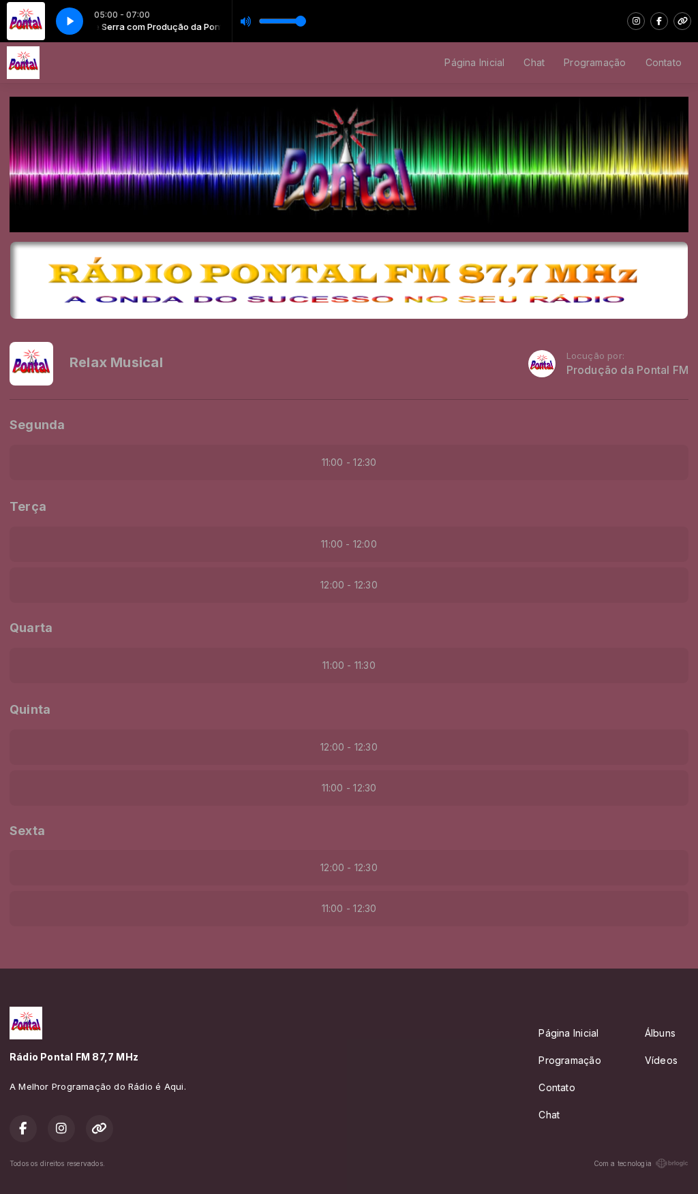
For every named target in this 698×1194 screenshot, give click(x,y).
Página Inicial (474, 62)
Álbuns (660, 1033)
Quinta (30, 709)
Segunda (37, 425)
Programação (595, 62)
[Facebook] (659, 21)
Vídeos (661, 1060)
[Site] (682, 21)
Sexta (27, 830)
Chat (534, 62)
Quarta (31, 627)
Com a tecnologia (623, 1163)
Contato (664, 62)
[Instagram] (636, 21)
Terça (28, 506)
